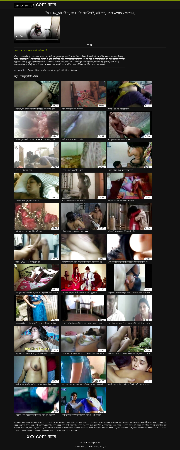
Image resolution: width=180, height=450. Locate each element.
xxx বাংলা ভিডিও (24, 425)
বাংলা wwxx (148, 428)
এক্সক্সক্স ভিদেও (107, 425)
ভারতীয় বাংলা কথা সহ (48, 70)
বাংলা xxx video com (69, 430)
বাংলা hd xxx (48, 428)
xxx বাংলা (156, 422)
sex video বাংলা (19, 422)
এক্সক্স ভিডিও (73, 425)
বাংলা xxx (37, 430)
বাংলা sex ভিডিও (79, 428)
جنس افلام (102, 447)
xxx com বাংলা (79, 447)
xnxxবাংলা (136, 422)
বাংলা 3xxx (39, 428)
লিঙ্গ (47, 13)
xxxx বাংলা (34, 425)
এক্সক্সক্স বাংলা (89, 425)
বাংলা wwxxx (75, 70)
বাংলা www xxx (110, 428)
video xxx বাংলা (31, 422)
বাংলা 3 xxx (24, 428)
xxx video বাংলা (146, 422)
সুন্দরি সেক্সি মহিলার (63, 70)
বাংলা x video (158, 428)
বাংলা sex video (67, 428)
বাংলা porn (57, 428)
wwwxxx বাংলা (116, 422)
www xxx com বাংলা (45, 422)
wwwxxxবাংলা (127, 422)
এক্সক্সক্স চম (81, 425)
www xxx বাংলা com (90, 422)
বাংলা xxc (30, 430)
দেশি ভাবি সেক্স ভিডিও (156, 425)
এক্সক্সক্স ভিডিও (98, 425)
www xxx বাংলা (76, 422)
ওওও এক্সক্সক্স (117, 425)
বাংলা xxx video (55, 430)
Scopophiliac (34, 70)
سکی (86, 447)
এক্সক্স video (57, 425)
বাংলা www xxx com (124, 428)
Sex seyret (93, 447)
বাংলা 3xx (32, 428)
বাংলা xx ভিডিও (21, 430)
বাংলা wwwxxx (138, 428)
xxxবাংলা (41, 425)
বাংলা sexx (89, 428)
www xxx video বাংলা (62, 422)
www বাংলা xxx (104, 422)
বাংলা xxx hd (45, 430)
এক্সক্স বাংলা (65, 425)
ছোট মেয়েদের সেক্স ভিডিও (141, 425)
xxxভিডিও (48, 425)
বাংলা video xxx (99, 428)
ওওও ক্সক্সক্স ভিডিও (127, 425)
